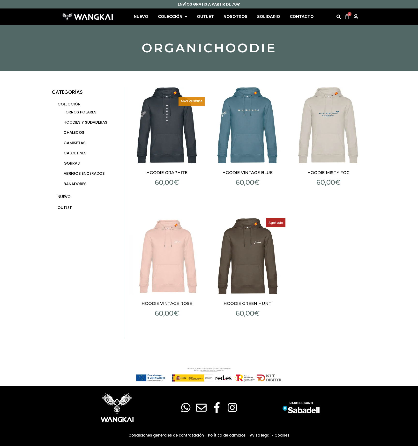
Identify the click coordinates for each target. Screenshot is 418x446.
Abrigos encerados (84, 173)
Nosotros (235, 16)
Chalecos (74, 132)
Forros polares (80, 112)
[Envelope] (201, 407)
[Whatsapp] (185, 407)
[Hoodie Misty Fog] (328, 125)
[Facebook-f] (216, 407)
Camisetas (75, 143)
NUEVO (141, 16)
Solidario (268, 16)
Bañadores (75, 184)
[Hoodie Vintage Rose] (167, 256)
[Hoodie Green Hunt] (248, 256)
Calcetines (75, 153)
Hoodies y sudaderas (85, 122)
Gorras (72, 163)
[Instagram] (232, 407)
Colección (170, 16)
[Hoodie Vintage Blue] (248, 125)
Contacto (302, 16)
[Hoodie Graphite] (167, 125)
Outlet (205, 16)
